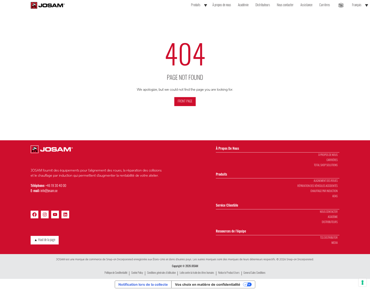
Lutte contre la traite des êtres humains (197, 273)
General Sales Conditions (254, 273)
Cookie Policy (137, 273)
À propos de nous (221, 5)
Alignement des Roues (326, 181)
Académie (243, 5)
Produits (195, 5)
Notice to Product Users (229, 273)
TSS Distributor (329, 238)
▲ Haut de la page (44, 240)
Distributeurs (262, 5)
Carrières (324, 5)
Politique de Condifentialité (115, 273)
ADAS (335, 196)
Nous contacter (285, 5)
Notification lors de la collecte (143, 284)
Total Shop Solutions (326, 165)
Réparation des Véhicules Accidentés (317, 186)
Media (334, 243)
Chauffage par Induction (324, 191)
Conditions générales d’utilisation (161, 273)
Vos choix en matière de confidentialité (207, 284)
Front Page (185, 101)
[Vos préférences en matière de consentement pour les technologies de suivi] (362, 282)
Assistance (306, 5)
